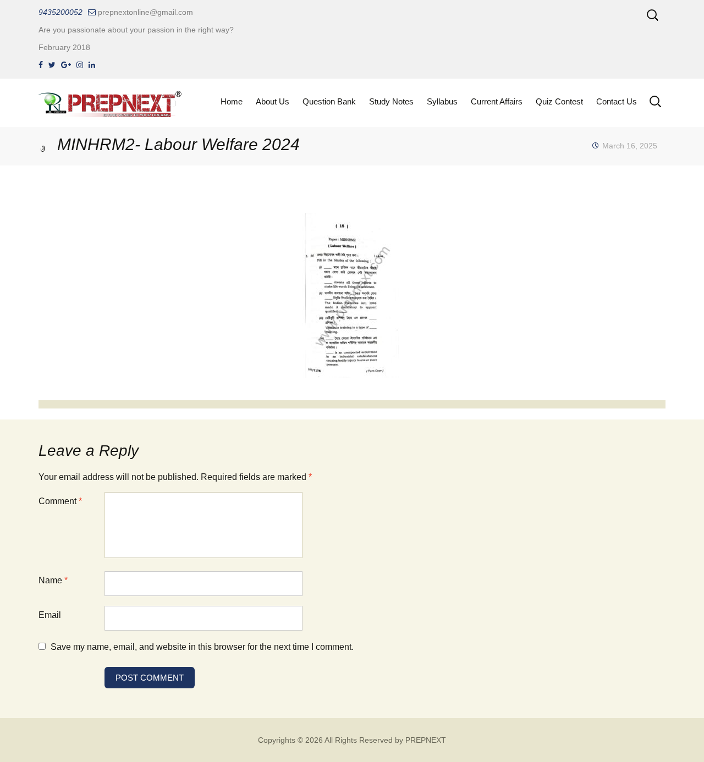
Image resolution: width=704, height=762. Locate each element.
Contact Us (616, 101)
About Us (272, 101)
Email (49, 615)
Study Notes (391, 101)
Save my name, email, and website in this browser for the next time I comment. (202, 646)
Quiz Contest (559, 101)
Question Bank (329, 101)
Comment (60, 501)
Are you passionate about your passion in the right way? (136, 29)
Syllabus (442, 101)
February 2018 (64, 47)
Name (53, 580)
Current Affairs (496, 101)
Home (232, 101)
